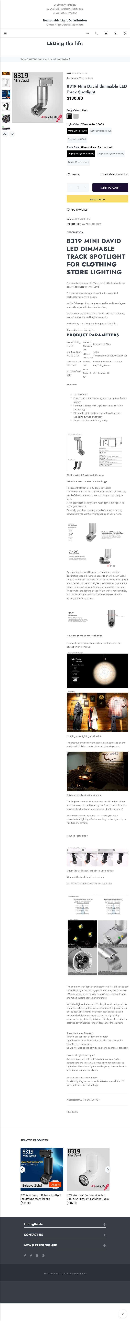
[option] (6, 72)
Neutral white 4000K (101, 131)
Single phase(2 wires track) (81, 154)
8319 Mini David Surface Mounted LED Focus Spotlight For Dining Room (88, 1197)
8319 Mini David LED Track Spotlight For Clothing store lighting (40, 1197)
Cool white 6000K (77, 139)
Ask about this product (116, 174)
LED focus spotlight (91, 224)
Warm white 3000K (77, 131)
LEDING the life (83, 219)
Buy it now (97, 199)
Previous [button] (5, 134)
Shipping (75, 174)
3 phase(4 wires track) (78, 162)
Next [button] (12, 134)
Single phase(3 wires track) (111, 154)
